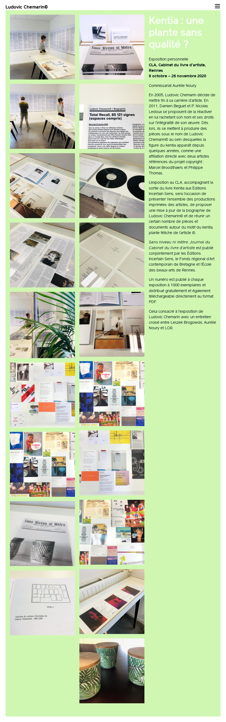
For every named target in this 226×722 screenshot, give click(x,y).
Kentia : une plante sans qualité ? (176, 32)
